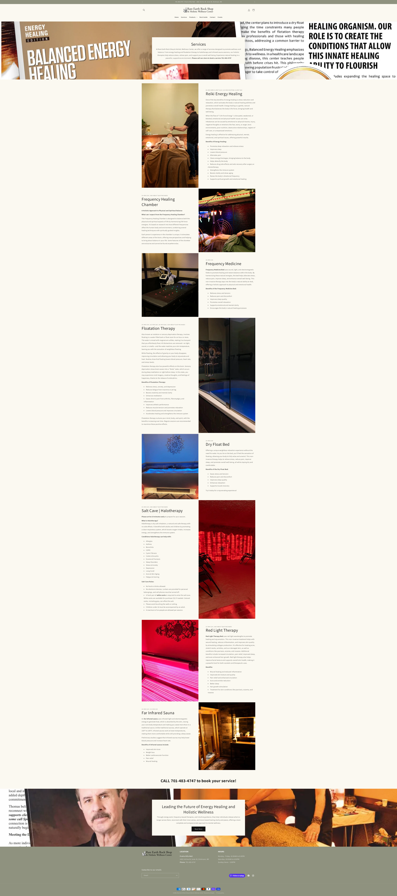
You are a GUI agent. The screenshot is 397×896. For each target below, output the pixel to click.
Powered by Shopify (209, 893)
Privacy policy (220, 893)
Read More (198, 829)
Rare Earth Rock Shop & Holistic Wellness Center (190, 893)
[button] (144, 10)
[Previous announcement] (142, 2)
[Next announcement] (254, 2)
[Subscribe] (176, 875)
